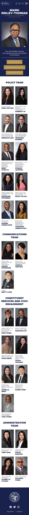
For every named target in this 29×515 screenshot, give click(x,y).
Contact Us (19, 511)
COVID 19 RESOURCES (6, 3)
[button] (14, 62)
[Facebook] (11, 507)
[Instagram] (18, 507)
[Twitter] (14, 507)
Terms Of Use (10, 511)
